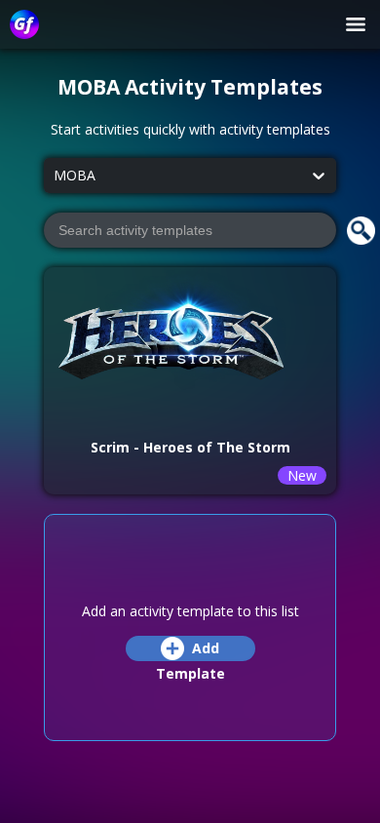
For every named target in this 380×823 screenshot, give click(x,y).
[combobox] (54, 176)
